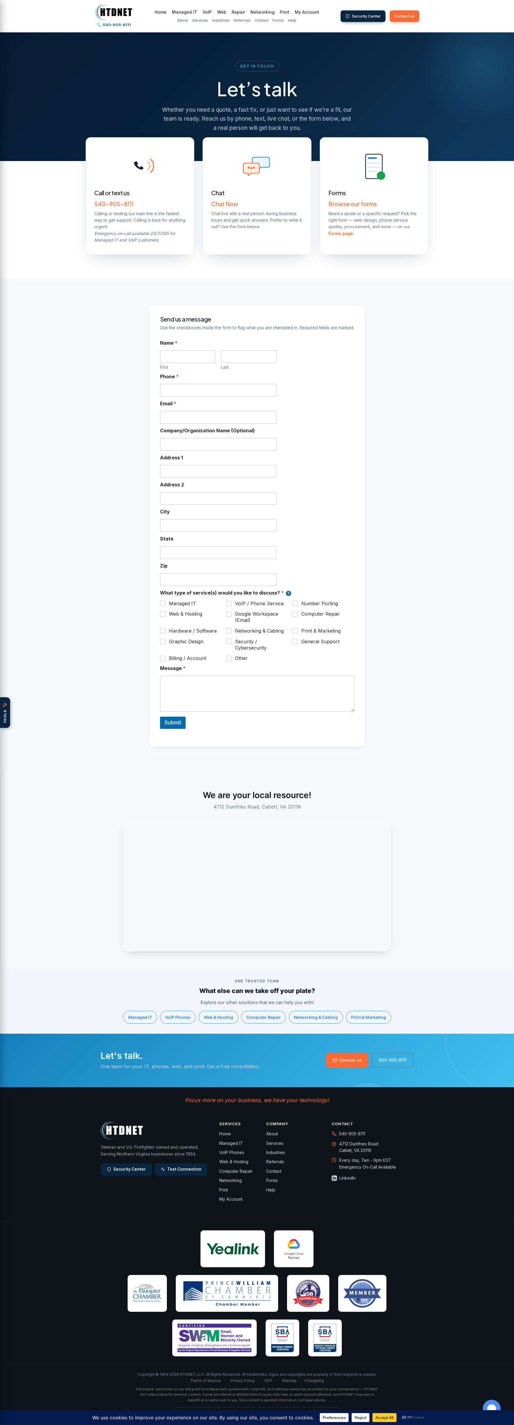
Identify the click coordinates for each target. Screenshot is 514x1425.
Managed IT (184, 12)
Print (284, 12)
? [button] (288, 593)
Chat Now (224, 203)
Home (161, 12)
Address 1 (171, 458)
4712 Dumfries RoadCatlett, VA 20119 (358, 1147)
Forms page (340, 233)
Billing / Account (187, 658)
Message (173, 668)
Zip (163, 566)
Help (292, 20)
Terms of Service (205, 1380)
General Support (320, 641)
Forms (278, 20)
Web (221, 12)
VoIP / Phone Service (259, 603)
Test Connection (184, 1169)
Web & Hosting (185, 614)
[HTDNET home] (114, 12)
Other (241, 658)
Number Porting (319, 603)
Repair (238, 12)
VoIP (207, 12)
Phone (169, 376)
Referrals (242, 20)
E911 (268, 1380)
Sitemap (289, 1380)
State (166, 539)
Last (225, 367)
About (182, 20)
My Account (307, 12)
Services (200, 20)
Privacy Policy (243, 1380)
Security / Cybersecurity (251, 645)
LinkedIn (347, 1177)
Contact (261, 20)
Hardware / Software (193, 631)
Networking (262, 12)
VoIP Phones (178, 1017)
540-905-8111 (117, 24)
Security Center (366, 16)
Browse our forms (352, 203)
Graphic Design (186, 641)
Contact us (404, 16)
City (165, 512)
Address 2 (172, 485)
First (164, 367)
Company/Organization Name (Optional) (207, 431)
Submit (172, 723)
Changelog (314, 1380)
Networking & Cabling (259, 631)
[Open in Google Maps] (334, 1144)
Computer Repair (320, 614)
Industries (221, 20)
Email (168, 403)
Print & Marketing (321, 631)
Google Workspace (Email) (256, 617)
